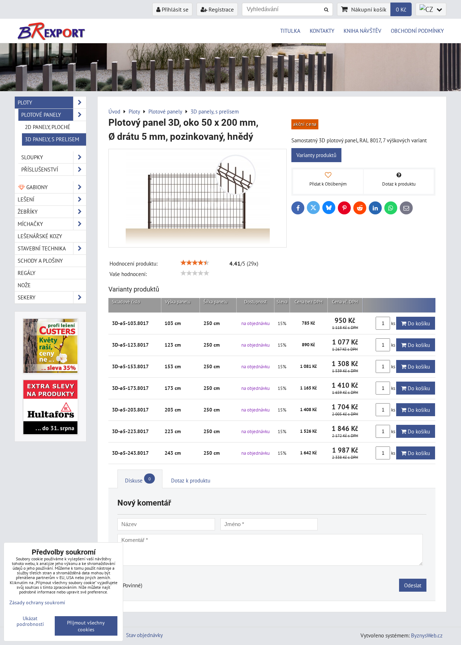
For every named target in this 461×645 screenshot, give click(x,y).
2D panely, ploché (47, 126)
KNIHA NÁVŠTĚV (362, 30)
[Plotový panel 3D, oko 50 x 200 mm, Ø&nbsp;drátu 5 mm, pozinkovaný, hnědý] (197, 198)
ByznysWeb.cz (427, 635)
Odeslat (412, 585)
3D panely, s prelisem (52, 139)
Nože (24, 285)
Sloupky (32, 157)
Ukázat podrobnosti (30, 621)
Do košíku (418, 323)
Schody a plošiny (40, 260)
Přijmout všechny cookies (86, 626)
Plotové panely (41, 114)
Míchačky (30, 223)
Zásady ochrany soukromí (37, 602)
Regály (26, 272)
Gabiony (36, 187)
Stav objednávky (144, 635)
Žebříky (27, 211)
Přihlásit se (174, 9)
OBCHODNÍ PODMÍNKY (417, 30)
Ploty (25, 102)
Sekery (26, 297)
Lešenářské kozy (40, 236)
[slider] (194, 263)
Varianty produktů (316, 155)
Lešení (26, 199)
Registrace (220, 9)
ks (393, 323)
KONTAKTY (322, 30)
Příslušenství (39, 169)
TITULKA (290, 30)
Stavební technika (42, 248)
